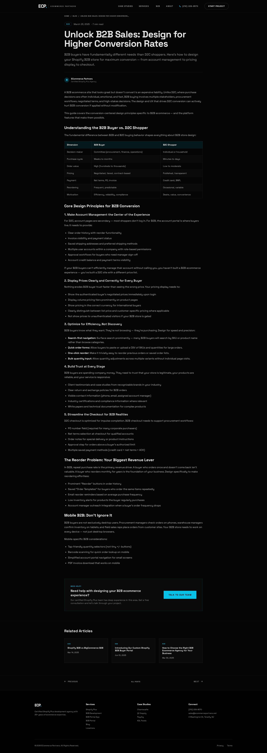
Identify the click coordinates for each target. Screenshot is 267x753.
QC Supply (141, 713)
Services (144, 6)
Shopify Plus (91, 709)
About (169, 6)
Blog (75, 16)
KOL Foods (141, 720)
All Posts (135, 682)
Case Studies (125, 6)
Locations (90, 728)
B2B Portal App (93, 717)
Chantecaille (142, 709)
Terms (229, 745)
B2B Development (94, 713)
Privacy (220, 745)
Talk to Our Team (180, 594)
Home (66, 16)
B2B (158, 6)
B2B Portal (90, 720)
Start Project (216, 6)
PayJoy (140, 717)
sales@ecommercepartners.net (203, 713)
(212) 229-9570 (190, 6)
